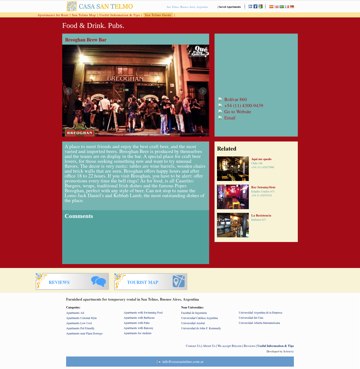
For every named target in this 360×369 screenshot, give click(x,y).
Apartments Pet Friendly (80, 328)
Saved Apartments (230, 7)
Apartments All (75, 313)
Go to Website (237, 111)
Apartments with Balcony (138, 328)
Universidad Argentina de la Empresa (260, 312)
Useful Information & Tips (119, 15)
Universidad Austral (193, 323)
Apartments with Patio (137, 323)
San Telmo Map (84, 15)
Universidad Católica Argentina (199, 318)
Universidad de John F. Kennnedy (201, 328)
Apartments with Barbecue (139, 317)
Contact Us (193, 346)
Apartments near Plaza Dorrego (84, 333)
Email (229, 118)
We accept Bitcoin (229, 346)
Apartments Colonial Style (81, 318)
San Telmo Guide (158, 15)
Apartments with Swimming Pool (143, 312)
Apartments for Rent (53, 15)
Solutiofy (288, 351)
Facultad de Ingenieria (194, 313)
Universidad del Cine (251, 317)
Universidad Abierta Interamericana (259, 323)
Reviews (249, 346)
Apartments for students (138, 333)
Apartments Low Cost (79, 323)
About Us (209, 346)
